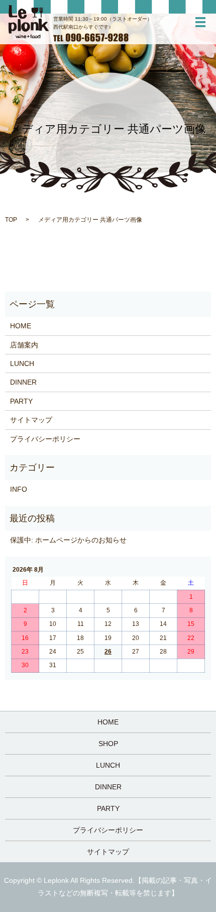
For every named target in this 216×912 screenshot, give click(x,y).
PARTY (21, 401)
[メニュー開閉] (200, 22)
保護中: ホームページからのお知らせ (68, 540)
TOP (11, 219)
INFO (18, 489)
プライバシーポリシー (45, 439)
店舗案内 (24, 345)
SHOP (108, 744)
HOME (20, 326)
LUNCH (22, 363)
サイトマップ (31, 420)
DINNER (23, 382)
